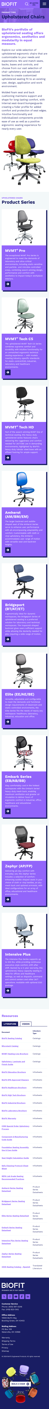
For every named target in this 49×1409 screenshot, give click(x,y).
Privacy (5, 1348)
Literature (10, 1024)
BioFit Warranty (9, 1118)
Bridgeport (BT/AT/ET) (14, 607)
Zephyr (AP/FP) (18, 866)
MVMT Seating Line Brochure (15, 1054)
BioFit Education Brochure (14, 1072)
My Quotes (34, 4)
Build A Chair (18, 1384)
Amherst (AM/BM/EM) (16, 514)
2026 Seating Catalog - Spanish (16, 1267)
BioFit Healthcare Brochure (14, 1088)
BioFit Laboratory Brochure (14, 1111)
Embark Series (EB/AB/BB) (18, 779)
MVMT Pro (15, 251)
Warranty (6, 1338)
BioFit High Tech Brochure (14, 1095)
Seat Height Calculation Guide (15, 1158)
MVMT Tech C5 (19, 339)
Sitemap (5, 1351)
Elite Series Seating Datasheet (15, 1216)
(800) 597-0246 (15, 1307)
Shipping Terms (8, 1341)
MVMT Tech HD (19, 427)
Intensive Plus (18, 954)
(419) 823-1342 (12, 1309)
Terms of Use (7, 1344)
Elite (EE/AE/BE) (19, 694)
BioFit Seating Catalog (12, 1038)
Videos (26, 1024)
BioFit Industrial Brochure (13, 1103)
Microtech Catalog (10, 1046)
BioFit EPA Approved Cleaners (15, 1080)
